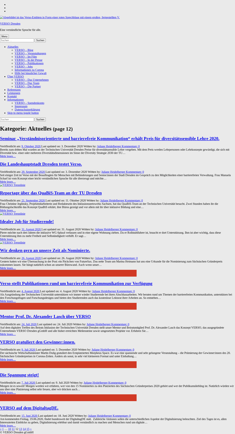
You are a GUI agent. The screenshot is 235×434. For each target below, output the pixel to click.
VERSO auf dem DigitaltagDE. (29, 408)
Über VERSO (15, 76)
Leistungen (13, 93)
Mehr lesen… (8, 156)
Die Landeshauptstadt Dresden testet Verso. (41, 164)
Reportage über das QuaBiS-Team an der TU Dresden (51, 192)
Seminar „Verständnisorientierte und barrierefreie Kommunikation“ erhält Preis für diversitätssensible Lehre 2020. (109, 138)
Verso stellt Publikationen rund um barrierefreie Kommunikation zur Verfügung (76, 283)
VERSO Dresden (10, 23)
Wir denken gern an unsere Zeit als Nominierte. (45, 250)
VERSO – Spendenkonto (29, 103)
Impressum (21, 106)
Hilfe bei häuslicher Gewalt (30, 73)
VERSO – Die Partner (28, 86)
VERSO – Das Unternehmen (32, 79)
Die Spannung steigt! (19, 374)
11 (13, 429)
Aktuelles (12, 46)
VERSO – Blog (24, 50)
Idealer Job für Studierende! (27, 221)
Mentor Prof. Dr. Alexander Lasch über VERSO (45, 316)
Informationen (15, 99)
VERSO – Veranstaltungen (30, 53)
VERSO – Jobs (24, 66)
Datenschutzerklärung (27, 109)
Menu (4, 36)
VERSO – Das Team (27, 83)
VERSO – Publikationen (29, 63)
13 (20, 429)
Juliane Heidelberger (109, 146)
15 (27, 429)
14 (24, 429)
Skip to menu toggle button (23, 112)
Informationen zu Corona (29, 69)
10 (9, 429)
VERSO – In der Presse (28, 60)
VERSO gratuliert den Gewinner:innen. (37, 342)
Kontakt (12, 96)
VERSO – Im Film (26, 56)
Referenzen (14, 89)
